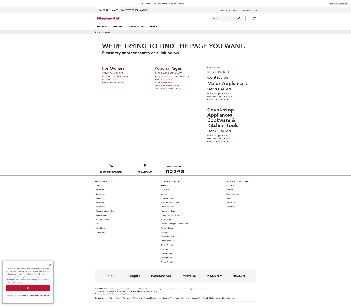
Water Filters (100, 228)
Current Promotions (168, 245)
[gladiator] (239, 276)
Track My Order (166, 254)
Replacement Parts (168, 211)
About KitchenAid (232, 194)
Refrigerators (100, 194)
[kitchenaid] (161, 276)
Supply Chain (208, 298)
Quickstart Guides (167, 198)
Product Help (166, 190)
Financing (164, 249)
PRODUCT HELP (110, 79)
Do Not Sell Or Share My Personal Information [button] (142, 298)
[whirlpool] (135, 276)
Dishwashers (100, 207)
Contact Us (247, 10)
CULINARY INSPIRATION (167, 85)
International (230, 207)
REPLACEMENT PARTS (113, 82)
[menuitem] (102, 26)
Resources (165, 232)
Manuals (164, 194)
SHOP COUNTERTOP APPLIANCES (172, 76)
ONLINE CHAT (214, 67)
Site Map (185, 298)
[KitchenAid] (107, 18)
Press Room (230, 203)
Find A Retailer (145, 172)
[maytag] (189, 276)
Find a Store (236, 10)
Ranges (98, 198)
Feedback (164, 186)
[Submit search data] (239, 18)
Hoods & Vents (101, 215)
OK (27, 288)
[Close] (50, 265)
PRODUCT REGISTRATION (115, 76)
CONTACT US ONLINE (218, 72)
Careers (229, 198)
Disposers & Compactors (105, 211)
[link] (254, 18)
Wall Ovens (100, 190)
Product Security (167, 262)
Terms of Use (115, 298)
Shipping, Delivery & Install (171, 215)
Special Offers (231, 186)
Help (255, 10)
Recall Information (167, 241)
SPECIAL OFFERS (163, 79)
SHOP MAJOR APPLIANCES (168, 73)
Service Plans (166, 219)
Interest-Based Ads (171, 298)
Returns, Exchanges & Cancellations (174, 224)
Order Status (225, 10)
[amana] (214, 276)
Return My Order (167, 258)
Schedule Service (167, 207)
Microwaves (100, 203)
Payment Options (167, 228)
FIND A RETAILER (163, 82)
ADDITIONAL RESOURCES (168, 88)
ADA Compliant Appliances (171, 203)
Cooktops (99, 186)
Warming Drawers (102, 219)
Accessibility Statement (225, 298)
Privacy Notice (101, 298)
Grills (97, 224)
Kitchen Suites (101, 232)
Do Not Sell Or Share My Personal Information (28, 295)
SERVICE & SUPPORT (112, 73)
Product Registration (111, 172)
